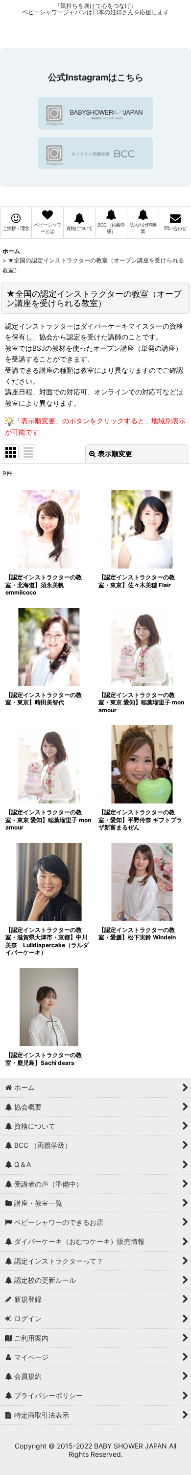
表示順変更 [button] (115, 453)
